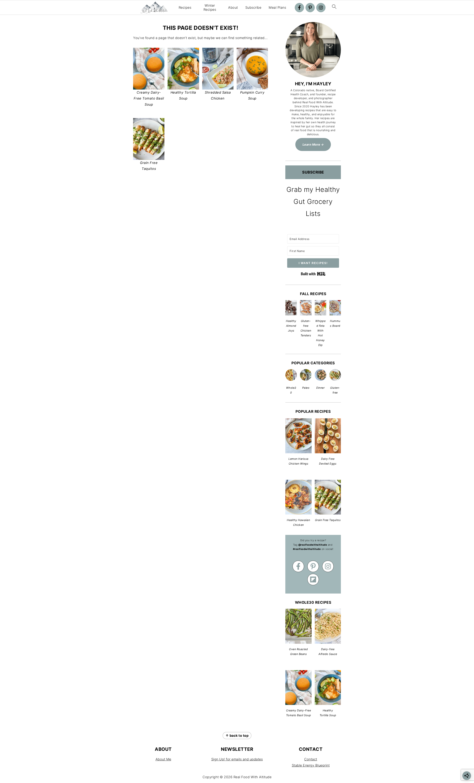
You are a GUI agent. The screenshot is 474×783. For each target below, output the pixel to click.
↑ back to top (237, 735)
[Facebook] (299, 7)
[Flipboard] (313, 579)
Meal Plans (277, 7)
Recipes (185, 7)
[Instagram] (321, 7)
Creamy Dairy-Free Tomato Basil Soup (149, 98)
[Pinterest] (310, 7)
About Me (163, 759)
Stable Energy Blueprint (311, 765)
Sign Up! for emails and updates (237, 759)
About (233, 7)
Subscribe (253, 7)
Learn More (311, 144)
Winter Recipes (209, 7)
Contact (310, 759)
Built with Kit (313, 273)
